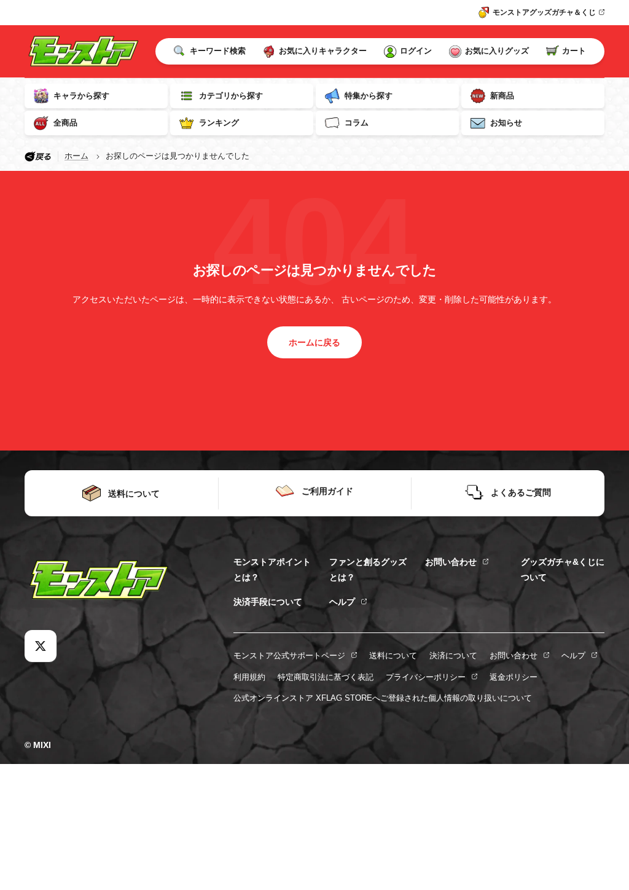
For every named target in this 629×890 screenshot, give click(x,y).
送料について (393, 655)
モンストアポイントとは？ (272, 569)
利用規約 (249, 677)
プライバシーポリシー (426, 677)
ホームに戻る (314, 342)
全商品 (65, 122)
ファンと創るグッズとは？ (368, 569)
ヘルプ (342, 602)
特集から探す (369, 95)
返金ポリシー (513, 677)
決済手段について (267, 602)
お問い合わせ (451, 562)
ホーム (76, 155)
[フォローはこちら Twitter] (41, 646)
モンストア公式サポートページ (289, 655)
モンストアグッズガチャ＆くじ (544, 12)
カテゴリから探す (231, 95)
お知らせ (506, 122)
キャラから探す (81, 95)
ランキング (219, 122)
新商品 (502, 95)
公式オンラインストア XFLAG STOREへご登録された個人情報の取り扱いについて (382, 698)
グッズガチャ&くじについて (562, 569)
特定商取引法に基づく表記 (325, 677)
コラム (357, 122)
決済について (453, 655)
